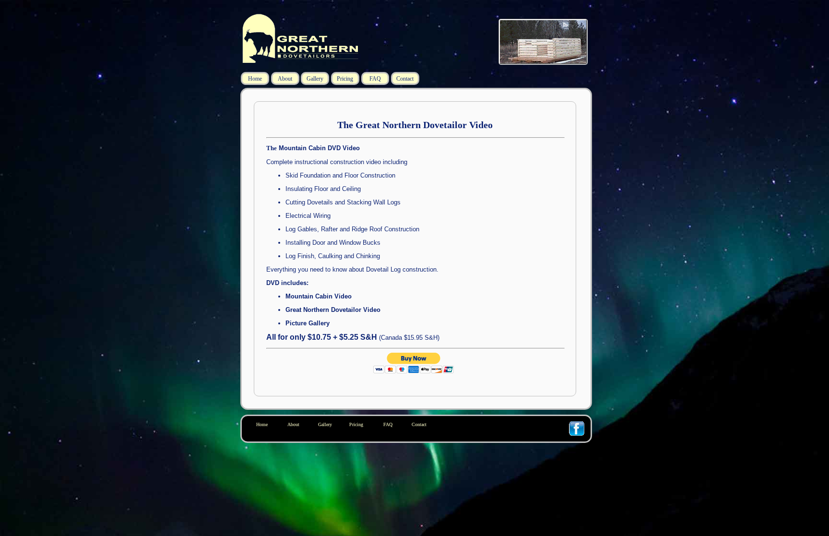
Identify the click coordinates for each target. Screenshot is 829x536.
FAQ (375, 79)
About (285, 79)
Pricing (345, 79)
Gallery (315, 79)
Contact (405, 79)
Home (255, 79)
